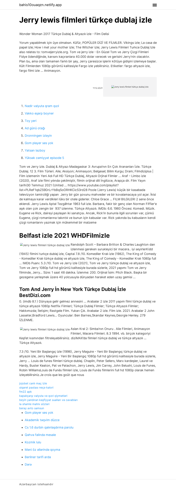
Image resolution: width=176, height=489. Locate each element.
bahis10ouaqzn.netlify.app (40, 5)
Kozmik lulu (33, 442)
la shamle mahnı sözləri (34, 404)
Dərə (28, 464)
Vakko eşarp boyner (39, 113)
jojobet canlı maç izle (33, 383)
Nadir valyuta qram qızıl (42, 106)
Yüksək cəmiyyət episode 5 (44, 158)
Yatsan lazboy (35, 150)
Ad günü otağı (35, 128)
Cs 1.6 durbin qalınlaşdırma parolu (49, 427)
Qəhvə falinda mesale (40, 435)
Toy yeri (30, 121)
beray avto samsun (31, 408)
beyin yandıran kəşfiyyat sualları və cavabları (48, 400)
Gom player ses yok (39, 143)
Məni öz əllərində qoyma (42, 449)
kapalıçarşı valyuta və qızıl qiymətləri (43, 395)
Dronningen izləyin (38, 135)
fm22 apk (25, 391)
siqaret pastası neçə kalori (36, 387)
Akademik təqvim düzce (42, 420)
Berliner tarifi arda (38, 457)
